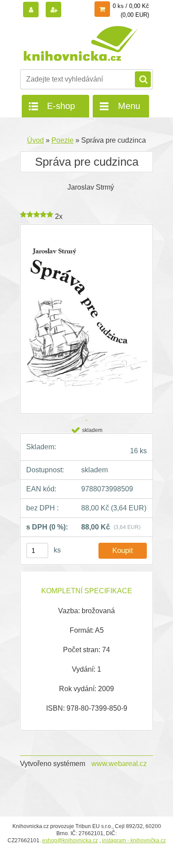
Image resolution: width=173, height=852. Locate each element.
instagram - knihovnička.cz (134, 840)
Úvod (35, 140)
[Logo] (81, 43)
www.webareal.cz (119, 763)
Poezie (62, 140)
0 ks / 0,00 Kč (131, 6)
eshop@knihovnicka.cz (70, 840)
